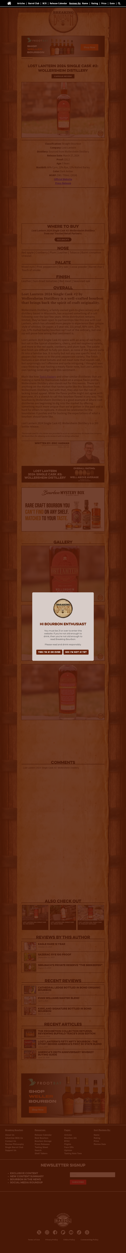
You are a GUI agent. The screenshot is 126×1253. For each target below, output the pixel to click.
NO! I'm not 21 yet (76, 652)
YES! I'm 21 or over (49, 652)
